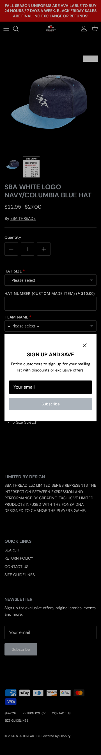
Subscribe (51, 404)
